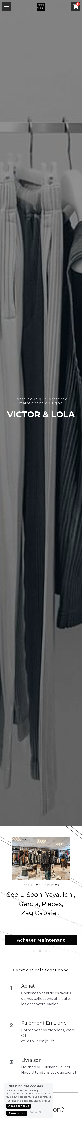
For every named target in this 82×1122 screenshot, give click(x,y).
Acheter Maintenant (41, 940)
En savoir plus (41, 1100)
